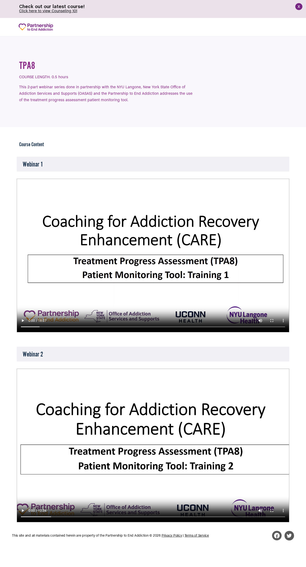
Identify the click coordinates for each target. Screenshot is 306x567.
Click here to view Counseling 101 (48, 11)
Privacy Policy (172, 535)
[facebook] (277, 535)
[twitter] (289, 535)
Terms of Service (197, 535)
